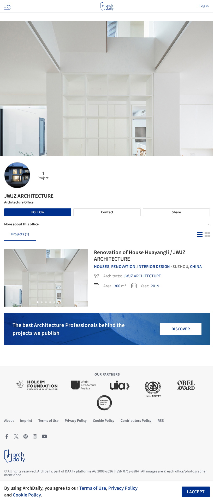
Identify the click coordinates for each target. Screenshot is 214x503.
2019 (155, 286)
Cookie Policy (27, 495)
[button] (38, 302)
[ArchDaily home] (107, 6)
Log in (204, 6)
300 (117, 286)
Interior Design (153, 267)
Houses (101, 267)
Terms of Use (92, 488)
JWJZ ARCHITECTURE (142, 276)
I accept (196, 492)
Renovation (123, 267)
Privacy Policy (123, 488)
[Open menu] (6, 6)
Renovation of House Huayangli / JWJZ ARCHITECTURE (139, 255)
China (196, 267)
